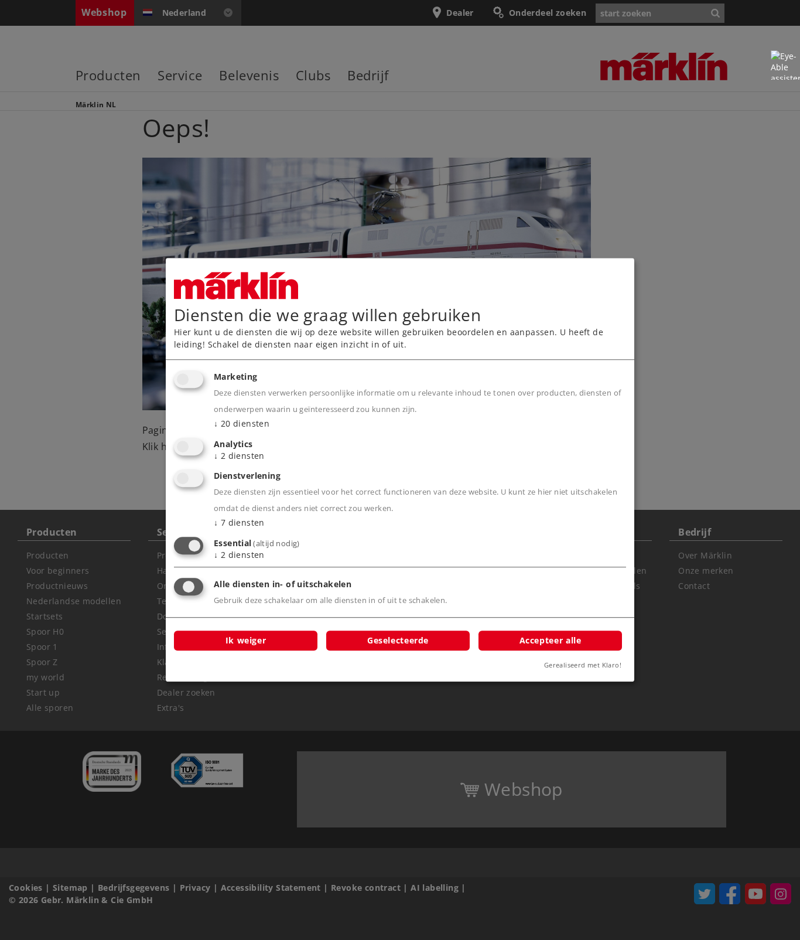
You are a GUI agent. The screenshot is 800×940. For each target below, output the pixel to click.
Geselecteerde (398, 640)
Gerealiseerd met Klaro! (582, 665)
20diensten (241, 423)
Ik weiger (245, 640)
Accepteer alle (550, 640)
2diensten (239, 455)
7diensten (239, 523)
